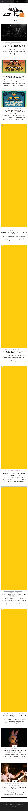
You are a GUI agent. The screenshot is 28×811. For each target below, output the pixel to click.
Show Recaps (17, 42)
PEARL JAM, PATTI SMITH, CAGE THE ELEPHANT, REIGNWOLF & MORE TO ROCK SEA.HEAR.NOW (14, 111)
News (12, 42)
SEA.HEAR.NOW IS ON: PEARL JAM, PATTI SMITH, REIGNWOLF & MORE (14, 77)
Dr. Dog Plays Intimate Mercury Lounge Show (14, 788)
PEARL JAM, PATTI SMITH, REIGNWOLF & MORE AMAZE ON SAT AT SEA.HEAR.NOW (14, 46)
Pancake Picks (18, 591)
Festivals (7, 42)
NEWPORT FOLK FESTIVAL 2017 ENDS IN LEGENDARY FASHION (14, 474)
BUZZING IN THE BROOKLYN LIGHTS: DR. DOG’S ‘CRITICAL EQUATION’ (14, 352)
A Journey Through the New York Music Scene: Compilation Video (14, 751)
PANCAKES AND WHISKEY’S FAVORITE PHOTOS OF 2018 (14, 233)
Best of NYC (7, 591)
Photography (11, 229)
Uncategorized (19, 783)
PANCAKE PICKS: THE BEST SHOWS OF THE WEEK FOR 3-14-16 (14, 595)
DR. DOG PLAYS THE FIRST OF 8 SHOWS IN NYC (14, 716)
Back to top (13, 808)
